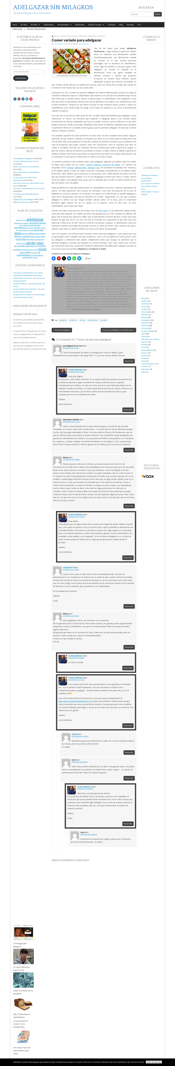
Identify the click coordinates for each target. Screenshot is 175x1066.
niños (43, 236)
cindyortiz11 (68, 567)
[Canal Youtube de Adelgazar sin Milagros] (31, 99)
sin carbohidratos (28, 253)
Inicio (15, 25)
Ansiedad (145, 304)
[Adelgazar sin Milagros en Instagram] (19, 99)
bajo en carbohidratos (32, 225)
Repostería (145, 369)
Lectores (144, 355)
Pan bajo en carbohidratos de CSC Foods (28, 188)
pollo (36, 246)
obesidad (37, 239)
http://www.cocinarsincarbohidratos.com (75, 701)
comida (82, 320)
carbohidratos (20, 227)
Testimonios (49, 25)
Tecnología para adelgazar (23, 158)
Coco (98, 167)
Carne (143, 347)
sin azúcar (33, 253)
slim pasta (34, 255)
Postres (144, 366)
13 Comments (84, 44)
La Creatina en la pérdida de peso (26, 194)
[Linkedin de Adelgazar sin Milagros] (23, 99)
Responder (129, 361)
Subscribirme (21, 78)
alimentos (73, 320)
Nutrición (82, 36)
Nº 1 (139, 25)
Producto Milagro (147, 331)
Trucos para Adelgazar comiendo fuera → (118, 330)
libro (21, 236)
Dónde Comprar (95, 25)
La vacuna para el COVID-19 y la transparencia (20, 1024)
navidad (38, 236)
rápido (21, 252)
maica (74, 734)
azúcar (42, 223)
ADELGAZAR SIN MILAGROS (53, 7)
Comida (63, 36)
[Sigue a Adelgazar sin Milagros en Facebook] (15, 99)
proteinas (42, 246)
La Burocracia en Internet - (23, 278)
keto (16, 236)
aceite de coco (21, 220)
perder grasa (93, 320)
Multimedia (79, 25)
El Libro (24, 25)
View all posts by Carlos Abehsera (86, 308)
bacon (21, 225)
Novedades (72, 36)
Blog (121, 25)
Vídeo (143, 372)
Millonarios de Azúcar (21, 202)
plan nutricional (27, 246)
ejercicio (25, 233)
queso (35, 250)
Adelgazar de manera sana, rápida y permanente (149, 178)
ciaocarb (37, 228)
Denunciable (146, 312)
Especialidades (147, 350)
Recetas (130, 25)
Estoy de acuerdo (154, 1062)
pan (42, 239)
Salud (143, 334)
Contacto (111, 25)
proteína (17, 249)
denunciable (39, 230)
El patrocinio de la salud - (22, 295)
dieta (17, 233)
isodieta (42, 233)
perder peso (35, 243)
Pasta (143, 361)
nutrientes (30, 239)
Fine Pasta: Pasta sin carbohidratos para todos (21, 1050)
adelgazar (63, 320)
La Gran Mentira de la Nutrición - (25, 289)
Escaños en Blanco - (20, 284)
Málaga (32, 236)
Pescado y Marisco (148, 364)
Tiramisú (70, 167)
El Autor (34, 25)
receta (42, 249)
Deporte (144, 315)
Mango (91, 167)
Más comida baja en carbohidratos (26, 172)
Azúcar (144, 306)
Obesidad (92, 36)
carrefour (30, 228)
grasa (31, 233)
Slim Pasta (103, 210)
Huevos (144, 353)
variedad (103, 320)
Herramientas (63, 25)
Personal (101, 36)
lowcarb (26, 236)
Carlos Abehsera (60, 44)
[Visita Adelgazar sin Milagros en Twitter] (27, 99)
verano (35, 257)
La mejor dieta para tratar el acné (25, 161)
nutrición (21, 239)
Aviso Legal (17, 29)
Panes (143, 358)
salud (27, 252)
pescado (17, 246)
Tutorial (144, 336)
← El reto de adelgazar (62, 330)
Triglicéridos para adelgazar (23, 199)
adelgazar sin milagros (21, 223)
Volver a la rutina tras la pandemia (26, 167)
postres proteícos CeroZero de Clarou (103, 164)
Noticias (144, 317)
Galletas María (81, 167)
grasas (36, 233)
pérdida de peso (27, 250)
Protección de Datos (36, 29)
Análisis (144, 301)
